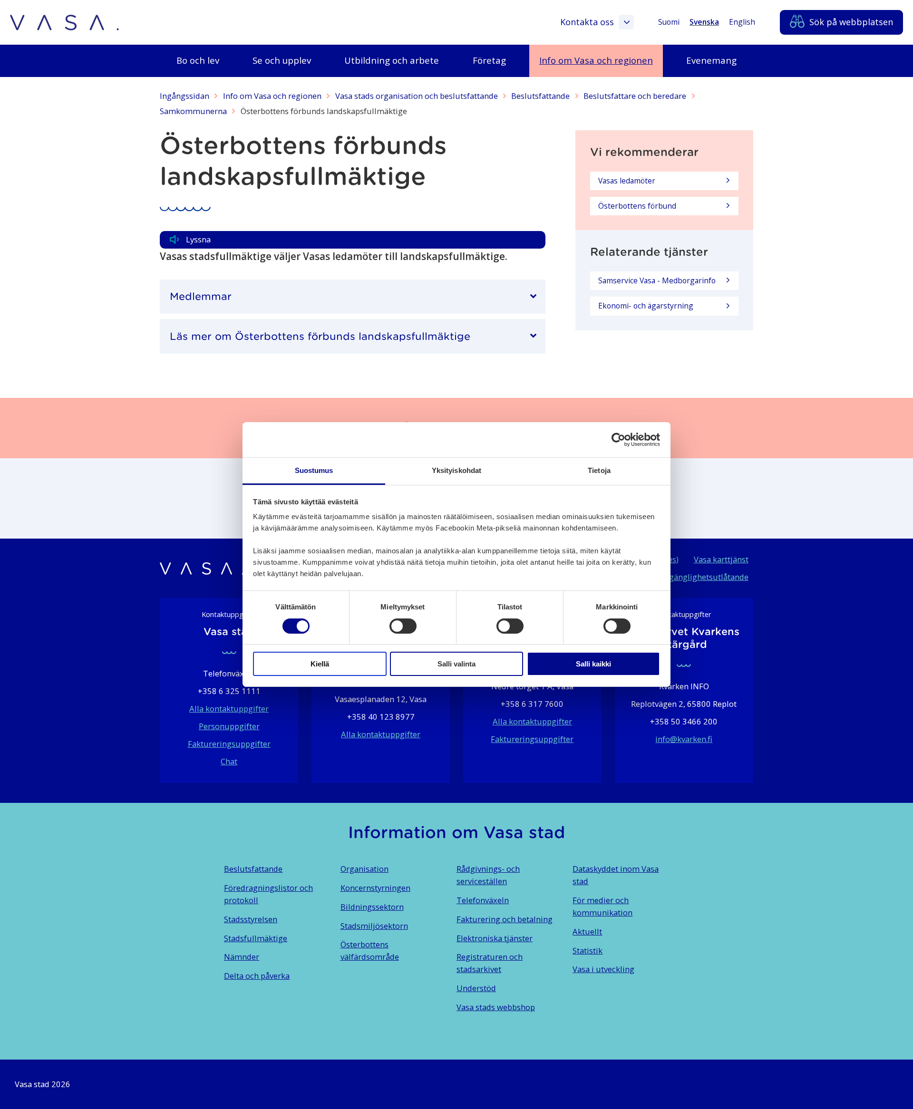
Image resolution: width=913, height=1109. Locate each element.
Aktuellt (587, 931)
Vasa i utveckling (603, 969)
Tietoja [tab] (599, 470)
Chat (229, 761)
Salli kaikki (593, 664)
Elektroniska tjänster (494, 938)
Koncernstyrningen (375, 887)
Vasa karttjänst (721, 559)
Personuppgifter (229, 726)
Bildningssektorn (372, 906)
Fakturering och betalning (504, 919)
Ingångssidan (184, 95)
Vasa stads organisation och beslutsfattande (416, 95)
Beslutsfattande (540, 95)
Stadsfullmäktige (255, 938)
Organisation (364, 868)
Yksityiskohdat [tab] (456, 470)
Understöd (476, 988)
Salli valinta (456, 664)
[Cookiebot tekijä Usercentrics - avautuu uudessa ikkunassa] (618, 440)
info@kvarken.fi (683, 738)
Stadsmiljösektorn (374, 925)
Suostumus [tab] (314, 470)
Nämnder (241, 956)
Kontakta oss (587, 22)
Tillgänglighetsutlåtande (702, 576)
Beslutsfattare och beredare (634, 95)
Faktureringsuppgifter (229, 743)
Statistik (587, 950)
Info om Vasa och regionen (272, 95)
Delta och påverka (257, 975)
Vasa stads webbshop (495, 1007)
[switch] (403, 626)
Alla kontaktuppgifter (229, 708)
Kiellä (320, 664)
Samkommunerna (193, 111)
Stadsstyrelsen (250, 919)
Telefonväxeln (482, 900)
